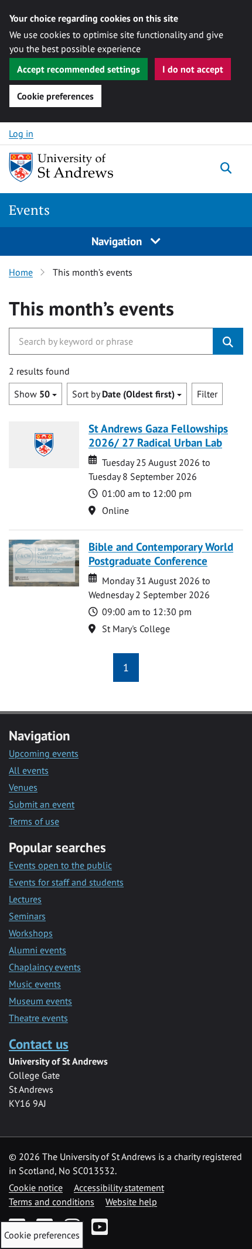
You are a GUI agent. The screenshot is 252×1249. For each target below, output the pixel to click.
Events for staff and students (66, 882)
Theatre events (38, 1018)
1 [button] (126, 667)
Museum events (40, 1001)
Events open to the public (60, 865)
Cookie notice (36, 1187)
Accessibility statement (119, 1187)
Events (29, 210)
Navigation (118, 241)
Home (21, 272)
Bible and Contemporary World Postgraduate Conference (160, 553)
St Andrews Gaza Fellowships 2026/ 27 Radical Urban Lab (158, 435)
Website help (131, 1201)
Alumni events (37, 950)
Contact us (39, 1043)
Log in (21, 133)
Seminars (27, 916)
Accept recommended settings (78, 69)
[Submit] (228, 341)
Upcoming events (44, 753)
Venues (23, 787)
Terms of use (34, 821)
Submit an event (41, 804)
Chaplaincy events (45, 967)
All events (29, 770)
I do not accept (192, 69)
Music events (35, 984)
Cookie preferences (55, 96)
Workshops (31, 933)
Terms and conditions (51, 1201)
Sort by (123, 394)
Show (32, 394)
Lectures (25, 899)
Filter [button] (207, 394)
